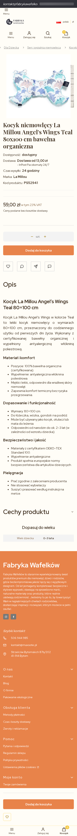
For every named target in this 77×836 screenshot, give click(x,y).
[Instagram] (6, 616)
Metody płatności (14, 714)
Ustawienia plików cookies (19, 767)
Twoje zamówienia (14, 784)
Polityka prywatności (15, 760)
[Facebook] (13, 616)
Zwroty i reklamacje (15, 728)
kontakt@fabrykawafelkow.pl (22, 4)
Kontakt (8, 676)
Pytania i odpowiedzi (16, 746)
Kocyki (73, 47)
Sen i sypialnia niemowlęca (44, 47)
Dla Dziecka (11, 47)
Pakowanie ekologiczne (18, 697)
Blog (6, 683)
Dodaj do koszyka (38, 250)
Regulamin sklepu (14, 753)
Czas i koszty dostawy (16, 721)
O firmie (8, 690)
